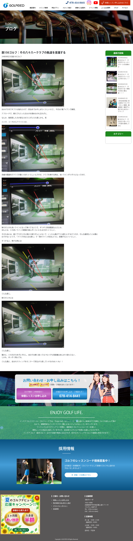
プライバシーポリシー (60, 506)
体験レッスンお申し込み (61, 500)
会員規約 (56, 509)
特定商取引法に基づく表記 (62, 503)
